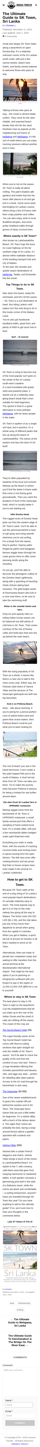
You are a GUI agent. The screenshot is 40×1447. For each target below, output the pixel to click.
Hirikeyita (7, 274)
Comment (8, 1365)
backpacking (24, 1303)
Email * (9, 1411)
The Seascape (10, 1091)
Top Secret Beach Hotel (15, 1030)
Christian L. (11, 25)
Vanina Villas (9, 1145)
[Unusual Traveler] (19, 5)
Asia (12, 1303)
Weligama (22, 136)
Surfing (20, 1310)
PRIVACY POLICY (20, 1444)
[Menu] (3, 5)
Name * (9, 1400)
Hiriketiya (7, 136)
